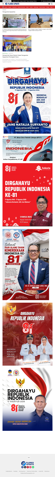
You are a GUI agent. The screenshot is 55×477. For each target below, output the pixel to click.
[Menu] (3, 4)
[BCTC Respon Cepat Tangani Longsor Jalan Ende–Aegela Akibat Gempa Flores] (40, 21)
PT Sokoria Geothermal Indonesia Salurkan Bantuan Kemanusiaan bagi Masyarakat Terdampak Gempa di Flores (15, 30)
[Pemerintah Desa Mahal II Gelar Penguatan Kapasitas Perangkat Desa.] (17, 43)
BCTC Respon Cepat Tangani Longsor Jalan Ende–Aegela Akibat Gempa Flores (40, 30)
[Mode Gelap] (49, 4)
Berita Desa (5, 53)
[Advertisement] (27, 441)
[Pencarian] (51, 4)
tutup (29, 457)
